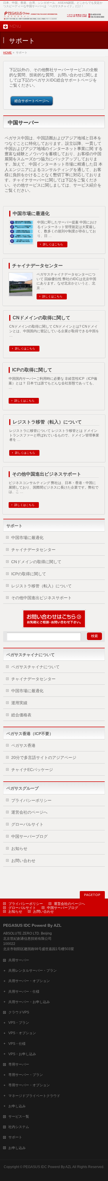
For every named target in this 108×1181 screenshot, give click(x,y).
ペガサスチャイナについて (35, 666)
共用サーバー (18, 960)
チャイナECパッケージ (32, 769)
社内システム (18, 1127)
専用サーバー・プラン (25, 1075)
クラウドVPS (18, 1012)
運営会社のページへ (29, 812)
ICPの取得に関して (32, 369)
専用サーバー (18, 1064)
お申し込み (17, 1106)
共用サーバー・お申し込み (29, 1002)
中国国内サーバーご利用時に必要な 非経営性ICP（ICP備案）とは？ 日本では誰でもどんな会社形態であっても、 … (53, 383)
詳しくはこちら (53, 244)
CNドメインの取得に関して (41, 317)
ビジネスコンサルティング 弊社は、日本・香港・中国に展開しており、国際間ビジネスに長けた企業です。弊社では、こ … (53, 487)
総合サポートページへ (31, 101)
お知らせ (19, 848)
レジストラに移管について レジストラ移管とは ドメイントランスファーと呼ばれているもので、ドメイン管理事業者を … (54, 435)
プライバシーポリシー (31, 800)
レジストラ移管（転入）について (47, 421)
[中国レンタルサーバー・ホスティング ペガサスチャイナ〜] (54, 19)
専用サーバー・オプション (29, 1085)
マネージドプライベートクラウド (34, 1096)
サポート (14, 525)
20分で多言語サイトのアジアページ (43, 757)
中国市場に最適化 (31, 213)
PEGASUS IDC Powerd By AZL (47, 1167)
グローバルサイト (27, 824)
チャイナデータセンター (37, 265)
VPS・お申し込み (22, 1054)
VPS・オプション (22, 1033)
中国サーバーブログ (29, 836)
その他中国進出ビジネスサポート (46, 474)
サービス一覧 (18, 1116)
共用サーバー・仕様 (23, 992)
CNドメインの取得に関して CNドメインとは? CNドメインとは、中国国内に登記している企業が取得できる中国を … (54, 331)
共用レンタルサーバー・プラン (32, 971)
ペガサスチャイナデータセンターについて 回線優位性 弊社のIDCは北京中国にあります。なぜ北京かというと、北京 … (66, 281)
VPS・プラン (18, 1023)
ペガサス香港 (23, 745)
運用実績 (19, 702)
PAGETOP (92, 895)
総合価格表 (21, 715)
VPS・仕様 (17, 1044)
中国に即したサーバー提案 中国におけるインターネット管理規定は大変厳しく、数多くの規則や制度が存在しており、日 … (67, 229)
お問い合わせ (23, 860)
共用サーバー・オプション (29, 981)
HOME (7, 52)
